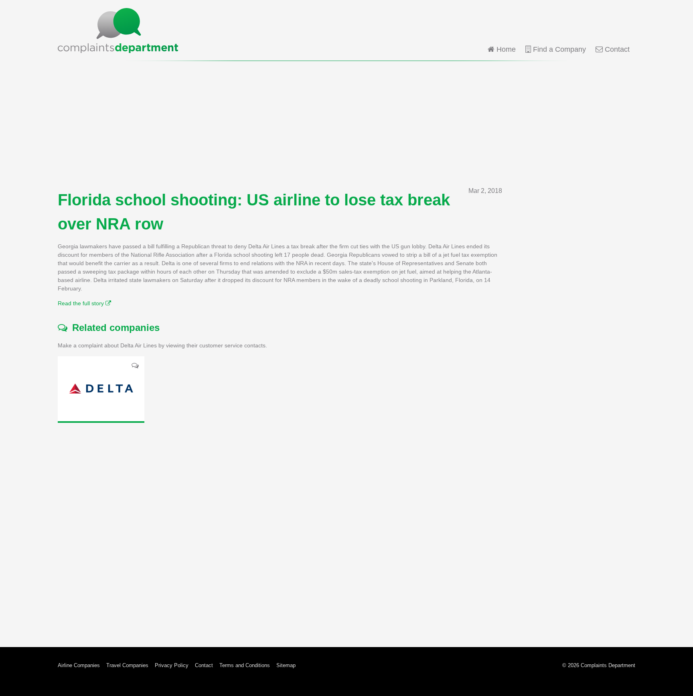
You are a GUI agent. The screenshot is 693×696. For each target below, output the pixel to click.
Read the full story (81, 303)
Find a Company (558, 49)
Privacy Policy (171, 665)
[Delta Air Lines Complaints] (101, 388)
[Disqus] (280, 528)
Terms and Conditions (244, 665)
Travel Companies (127, 665)
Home (505, 49)
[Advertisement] (346, 123)
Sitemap (286, 665)
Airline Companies (79, 665)
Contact (616, 49)
